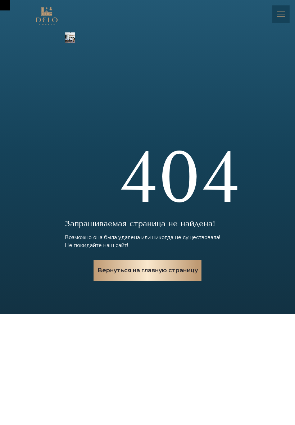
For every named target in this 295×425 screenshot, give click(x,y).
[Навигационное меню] (281, 14)
